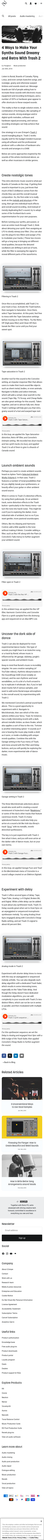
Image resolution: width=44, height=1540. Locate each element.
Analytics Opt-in (8, 1322)
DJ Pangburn (6, 66)
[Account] (30, 3)
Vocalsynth (6, 1406)
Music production (20, 66)
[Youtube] (11, 1253)
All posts (12, 16)
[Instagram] (7, 1253)
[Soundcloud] (15, 1253)
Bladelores (35, 810)
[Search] (26, 3)
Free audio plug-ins (9, 1347)
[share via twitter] (10, 1055)
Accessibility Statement (11, 1309)
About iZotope (7, 1269)
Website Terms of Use (9, 1538)
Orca (9, 826)
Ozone (4, 1393)
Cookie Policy (34, 1538)
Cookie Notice (7, 1296)
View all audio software (11, 1437)
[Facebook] (3, 1253)
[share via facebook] (4, 1055)
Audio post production (10, 1461)
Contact (5, 1274)
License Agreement (9, 1304)
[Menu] (41, 3)
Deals (4, 1364)
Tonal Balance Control (10, 1419)
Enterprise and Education (12, 1291)
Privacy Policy (22, 1538)
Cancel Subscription (10, 1318)
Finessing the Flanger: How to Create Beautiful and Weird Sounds (22, 1144)
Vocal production (8, 1483)
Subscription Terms (9, 1313)
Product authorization (10, 1338)
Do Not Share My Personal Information (17, 1300)
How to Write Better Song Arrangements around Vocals (22, 1183)
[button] (3, 16)
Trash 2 (33, 132)
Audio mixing (7, 1457)
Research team (8, 1282)
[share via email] (22, 1055)
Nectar (4, 1402)
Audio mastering (27, 16)
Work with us (7, 1278)
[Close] (41, 1521)
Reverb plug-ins (8, 1432)
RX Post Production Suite (12, 1428)
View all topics (7, 1488)
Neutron (5, 1397)
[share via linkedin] (16, 1055)
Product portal (7, 1355)
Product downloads (9, 1351)
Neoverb (5, 1415)
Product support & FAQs (11, 1373)
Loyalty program (8, 1360)
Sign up (22, 1238)
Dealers (5, 1368)
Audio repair (6, 1466)
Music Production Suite (11, 1424)
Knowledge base (8, 1342)
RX (3, 1389)
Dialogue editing (8, 1470)
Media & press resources (11, 1287)
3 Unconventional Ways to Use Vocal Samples (22, 1105)
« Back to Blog (9, 1062)
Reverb (4, 1479)
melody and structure (22, 200)
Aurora (4, 1411)
